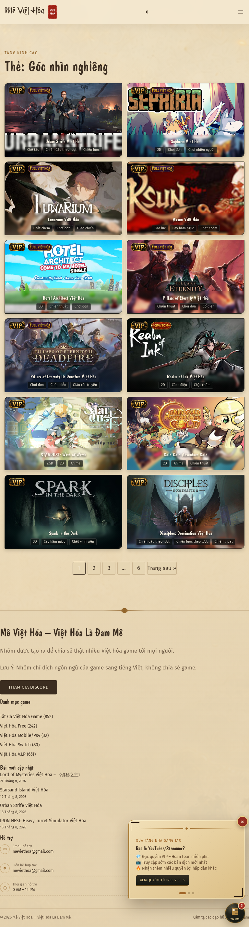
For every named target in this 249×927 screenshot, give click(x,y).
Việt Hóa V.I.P (13, 754)
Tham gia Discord (28, 687)
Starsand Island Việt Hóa (24, 790)
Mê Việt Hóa (24, 12)
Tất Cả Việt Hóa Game (21, 716)
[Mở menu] (240, 12)
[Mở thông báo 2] (187, 893)
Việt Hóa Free (13, 726)
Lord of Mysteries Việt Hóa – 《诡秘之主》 (41, 774)
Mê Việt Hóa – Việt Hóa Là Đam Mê (61, 632)
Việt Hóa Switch (15, 745)
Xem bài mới (153, 880)
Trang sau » (162, 568)
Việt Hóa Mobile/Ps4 (20, 735)
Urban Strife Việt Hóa (21, 805)
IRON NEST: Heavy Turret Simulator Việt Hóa (43, 821)
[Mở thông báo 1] (180, 893)
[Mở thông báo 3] (193, 893)
